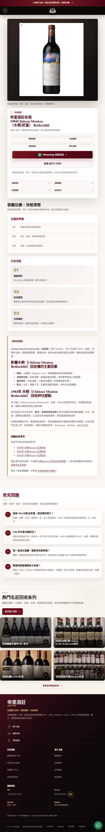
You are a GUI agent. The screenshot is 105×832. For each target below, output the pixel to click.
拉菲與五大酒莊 (13, 763)
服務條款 (71, 826)
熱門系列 (58, 190)
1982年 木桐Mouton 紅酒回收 (31, 455)
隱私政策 (61, 826)
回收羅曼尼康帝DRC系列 (15, 643)
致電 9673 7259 (52, 163)
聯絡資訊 (82, 826)
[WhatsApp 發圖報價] (98, 825)
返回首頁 (58, 777)
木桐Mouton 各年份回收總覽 (52, 461)
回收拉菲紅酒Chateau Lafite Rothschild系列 (67, 642)
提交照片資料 (11, 611)
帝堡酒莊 (17, 827)
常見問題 (15, 190)
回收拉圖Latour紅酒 (12, 676)
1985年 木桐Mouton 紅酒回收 (31, 447)
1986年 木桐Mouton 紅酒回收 (31, 451)
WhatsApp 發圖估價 (53, 154)
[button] (5, 11)
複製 (70, 794)
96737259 (82, 425)
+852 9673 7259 (14, 794)
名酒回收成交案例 (46, 471)
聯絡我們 (58, 756)
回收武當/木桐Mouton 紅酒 (70, 676)
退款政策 (50, 826)
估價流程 (15, 183)
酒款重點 (58, 183)
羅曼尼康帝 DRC (13, 756)
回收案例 (58, 763)
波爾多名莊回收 (18, 465)
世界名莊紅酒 (12, 777)
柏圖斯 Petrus (12, 770)
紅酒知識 (58, 770)
